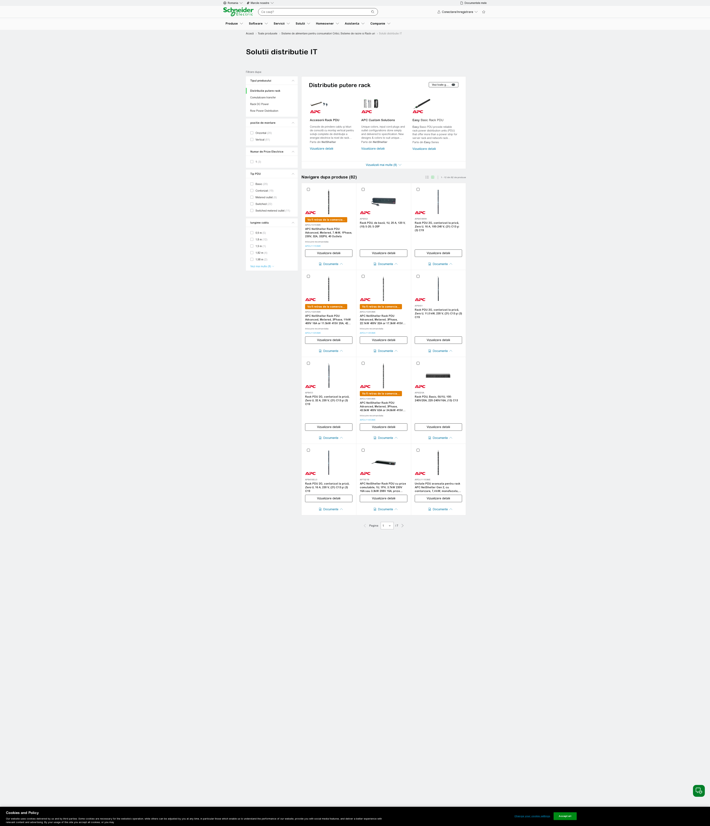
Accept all (565, 816)
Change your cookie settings (532, 816)
